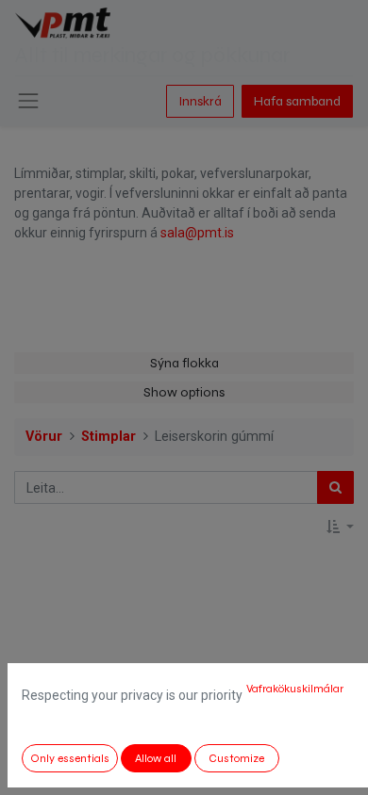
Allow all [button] (155, 758)
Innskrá (200, 101)
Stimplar (108, 437)
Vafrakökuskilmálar (294, 688)
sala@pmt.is (197, 232)
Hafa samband (297, 101)
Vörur (43, 437)
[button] (340, 527)
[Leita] (335, 487)
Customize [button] (236, 758)
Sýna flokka (184, 363)
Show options (184, 392)
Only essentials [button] (69, 758)
